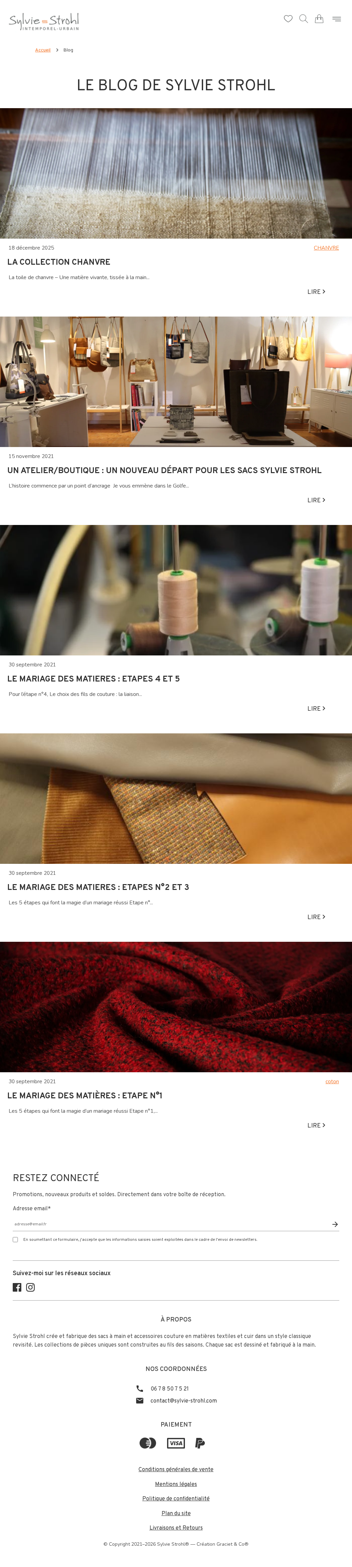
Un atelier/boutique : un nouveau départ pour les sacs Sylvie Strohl (164, 471)
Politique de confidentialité (176, 1499)
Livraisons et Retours (176, 1528)
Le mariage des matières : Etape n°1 (85, 1096)
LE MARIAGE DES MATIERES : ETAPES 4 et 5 (93, 679)
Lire (314, 292)
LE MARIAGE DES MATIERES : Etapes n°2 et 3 (98, 888)
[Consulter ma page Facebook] (17, 1290)
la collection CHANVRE (58, 263)
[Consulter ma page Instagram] (30, 1290)
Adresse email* (32, 1208)
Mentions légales (176, 1484)
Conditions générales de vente (176, 1469)
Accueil (43, 50)
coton (332, 1081)
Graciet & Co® (233, 1544)
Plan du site (176, 1513)
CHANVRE (326, 247)
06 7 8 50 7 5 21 (169, 1389)
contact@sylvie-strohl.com (183, 1401)
